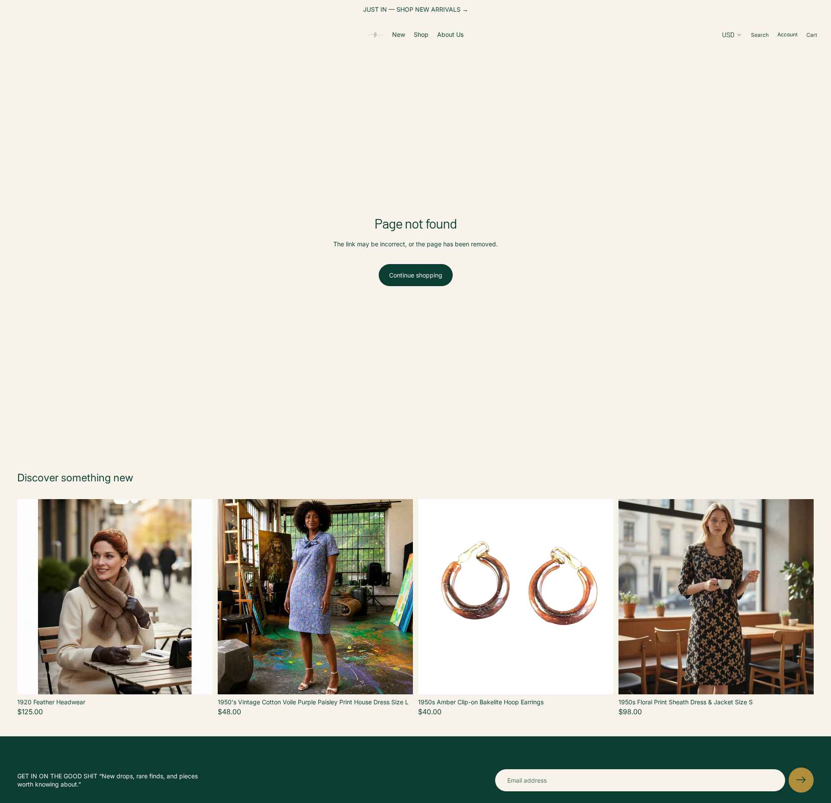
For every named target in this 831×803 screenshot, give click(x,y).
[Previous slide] (30, 596)
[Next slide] (200, 596)
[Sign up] (801, 780)
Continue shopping (415, 275)
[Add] (199, 681)
